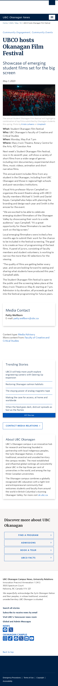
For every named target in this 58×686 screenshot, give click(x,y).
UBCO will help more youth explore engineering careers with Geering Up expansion (24, 375)
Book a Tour (28, 550)
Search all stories (11, 608)
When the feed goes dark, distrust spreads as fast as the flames (29, 408)
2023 (11, 23)
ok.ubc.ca (43, 495)
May (16, 23)
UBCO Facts (28, 558)
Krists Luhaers (27, 124)
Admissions (28, 543)
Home (5, 23)
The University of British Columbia (21, 5)
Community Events (42, 32)
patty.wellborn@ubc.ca (26, 318)
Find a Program (28, 535)
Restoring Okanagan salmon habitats (24, 384)
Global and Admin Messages (17, 621)
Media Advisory (26, 334)
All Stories (29, 415)
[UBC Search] (52, 3)
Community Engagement (16, 32)
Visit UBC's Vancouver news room (20, 617)
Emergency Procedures (12, 678)
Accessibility (7, 681)
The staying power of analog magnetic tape (28, 391)
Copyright (40, 678)
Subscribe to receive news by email (20, 612)
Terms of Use (29, 678)
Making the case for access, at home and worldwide (26, 399)
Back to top (8, 652)
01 (21, 23)
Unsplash (41, 124)
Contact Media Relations (22, 426)
